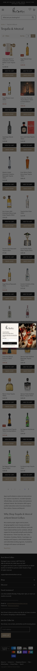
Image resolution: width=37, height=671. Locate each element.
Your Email (4, 338)
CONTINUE (10, 343)
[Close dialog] (35, 324)
